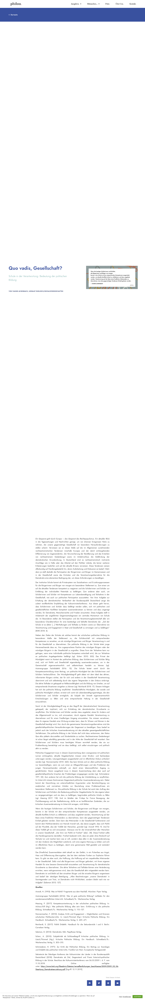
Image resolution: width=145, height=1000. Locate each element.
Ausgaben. (75, 4)
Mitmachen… (92, 4)
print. (107, 4)
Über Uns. (120, 4)
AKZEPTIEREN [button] (137, 997)
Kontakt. (133, 4)
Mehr (120, 997)
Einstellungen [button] (127, 997)
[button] (89, 983)
